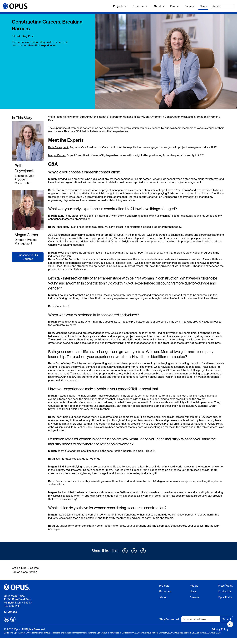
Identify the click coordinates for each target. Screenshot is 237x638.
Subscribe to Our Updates (28, 256)
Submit (226, 619)
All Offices (10, 611)
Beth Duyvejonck (24, 168)
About (157, 6)
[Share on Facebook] (143, 550)
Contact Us (225, 591)
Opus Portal (225, 597)
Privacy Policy (220, 629)
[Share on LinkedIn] (134, 550)
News (203, 6)
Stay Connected (169, 619)
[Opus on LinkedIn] (6, 619)
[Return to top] (230, 624)
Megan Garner (26, 235)
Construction (29, 572)
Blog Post (28, 36)
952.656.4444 (12, 606)
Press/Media (225, 585)
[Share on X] (125, 550)
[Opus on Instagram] (12, 619)
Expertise (138, 6)
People (174, 6)
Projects (118, 6)
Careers (189, 6)
